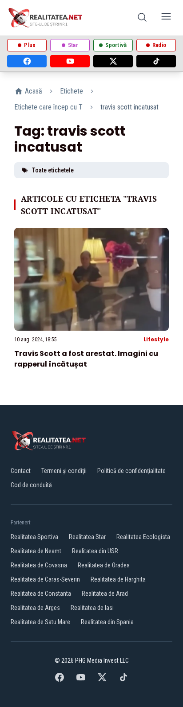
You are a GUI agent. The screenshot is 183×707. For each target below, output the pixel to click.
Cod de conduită (31, 484)
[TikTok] (156, 61)
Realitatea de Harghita (118, 579)
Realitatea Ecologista (143, 536)
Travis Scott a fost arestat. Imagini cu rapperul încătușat (86, 358)
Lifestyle (156, 339)
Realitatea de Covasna (39, 565)
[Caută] (142, 17)
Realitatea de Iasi (92, 607)
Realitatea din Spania (107, 621)
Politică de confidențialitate (131, 470)
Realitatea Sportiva (34, 536)
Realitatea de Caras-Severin (45, 579)
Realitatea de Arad (105, 593)
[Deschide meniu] (166, 18)
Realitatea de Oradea (104, 565)
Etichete (71, 91)
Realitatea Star (87, 536)
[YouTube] (70, 61)
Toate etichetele (53, 170)
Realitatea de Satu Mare (40, 621)
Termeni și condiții (64, 470)
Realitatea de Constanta (41, 593)
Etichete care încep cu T (48, 107)
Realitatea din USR (95, 551)
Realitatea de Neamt (36, 551)
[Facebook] (27, 61)
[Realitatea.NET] (46, 18)
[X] (113, 61)
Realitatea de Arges (35, 607)
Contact (21, 470)
